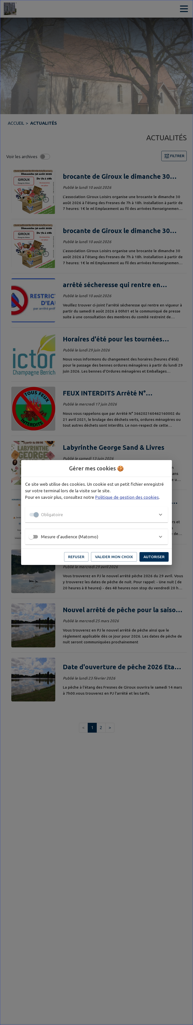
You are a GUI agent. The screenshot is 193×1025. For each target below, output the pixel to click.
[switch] (31, 537)
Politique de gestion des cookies (127, 497)
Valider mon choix (114, 557)
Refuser (76, 557)
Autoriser (154, 557)
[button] (96, 514)
